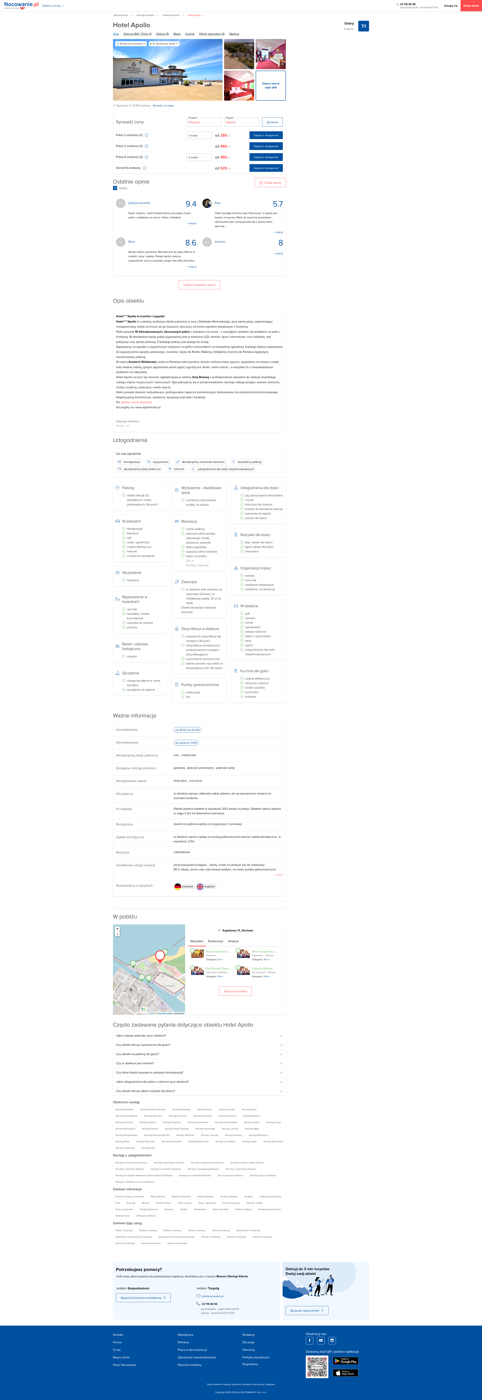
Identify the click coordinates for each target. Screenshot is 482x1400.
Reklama (183, 1342)
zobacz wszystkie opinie (199, 285)
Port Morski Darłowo (219, 968)
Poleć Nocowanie (124, 1365)
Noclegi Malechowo (198, 1141)
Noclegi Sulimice (233, 1135)
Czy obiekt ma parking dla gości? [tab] (137, 1054)
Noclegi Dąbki (252, 1128)
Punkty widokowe (149, 1209)
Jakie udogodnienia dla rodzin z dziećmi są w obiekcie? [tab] (152, 1082)
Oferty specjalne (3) (212, 34)
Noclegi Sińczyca (124, 1122)
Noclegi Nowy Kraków (226, 1122)
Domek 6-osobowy (128, 168)
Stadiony (169, 1209)
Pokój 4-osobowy (196, 1230)
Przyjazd (192, 117)
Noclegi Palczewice (125, 1128)
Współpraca (185, 1335)
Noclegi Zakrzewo (203, 1115)
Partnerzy (249, 1350)
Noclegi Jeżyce (252, 1122)
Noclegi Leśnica (230, 1128)
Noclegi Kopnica (148, 1122)
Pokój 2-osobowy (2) (129, 135)
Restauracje (200, 1209)
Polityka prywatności (256, 1357)
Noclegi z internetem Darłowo (241, 1169)
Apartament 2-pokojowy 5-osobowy (177, 1236)
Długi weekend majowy (218, 1384)
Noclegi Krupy (273, 1122)
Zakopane (270, 1384)
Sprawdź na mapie (163, 105)
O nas (116, 1350)
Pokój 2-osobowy (148, 1230)
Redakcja (249, 1335)
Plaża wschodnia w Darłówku (225, 951)
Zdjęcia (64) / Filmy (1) (138, 34)
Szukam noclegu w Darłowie (130, 1196)
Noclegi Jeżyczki (209, 1135)
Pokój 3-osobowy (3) (129, 146)
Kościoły (131, 1202)
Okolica (234, 34)
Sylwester (236, 1384)
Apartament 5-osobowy (248, 1230)
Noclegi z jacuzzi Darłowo (263, 1175)
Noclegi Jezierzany (125, 1147)
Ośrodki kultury (163, 1202)
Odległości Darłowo (146, 1215)
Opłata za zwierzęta (177, 1243)
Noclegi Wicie (123, 1141)
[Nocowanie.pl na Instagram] (332, 1340)
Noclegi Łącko (250, 1141)
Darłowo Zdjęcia (243, 1209)
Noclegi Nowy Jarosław (177, 1128)
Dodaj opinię (273, 182)
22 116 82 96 (408, 4)
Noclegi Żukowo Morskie (152, 1109)
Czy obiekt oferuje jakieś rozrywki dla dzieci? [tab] (145, 1091)
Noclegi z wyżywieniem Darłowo (207, 1162)
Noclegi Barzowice (258, 1135)
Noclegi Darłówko (124, 1109)
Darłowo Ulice (123, 1215)
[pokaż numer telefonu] (136, 402)
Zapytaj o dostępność (266, 135)
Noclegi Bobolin (251, 1115)
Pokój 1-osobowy (124, 1230)
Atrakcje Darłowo (229, 1196)
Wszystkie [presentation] (197, 941)
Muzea (145, 1202)
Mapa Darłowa (158, 1196)
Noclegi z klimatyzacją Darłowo (203, 1169)
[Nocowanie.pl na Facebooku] (309, 1340)
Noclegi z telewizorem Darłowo (131, 1162)
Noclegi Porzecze (178, 1115)
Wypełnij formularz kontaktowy (141, 1298)
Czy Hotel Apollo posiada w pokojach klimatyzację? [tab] (149, 1072)
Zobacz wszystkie (235, 991)
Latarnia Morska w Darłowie (270, 968)
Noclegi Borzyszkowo (127, 1135)
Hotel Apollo (131, 24)
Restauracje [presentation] (215, 941)
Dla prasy (249, 1342)
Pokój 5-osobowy (221, 1230)
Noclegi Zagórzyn (172, 1122)
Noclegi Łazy (148, 1147)
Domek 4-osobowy (262, 1236)
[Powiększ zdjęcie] (239, 54)
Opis (116, 34)
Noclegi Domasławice (126, 1115)
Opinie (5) (162, 34)
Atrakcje (249, 1196)
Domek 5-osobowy (125, 1243)
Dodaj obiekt (471, 6)
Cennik (189, 34)
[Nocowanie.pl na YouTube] (321, 1340)
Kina (118, 1202)
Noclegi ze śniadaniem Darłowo (195, 1175)
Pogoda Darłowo (205, 1196)
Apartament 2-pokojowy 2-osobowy (134, 1236)
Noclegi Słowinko (185, 1135)
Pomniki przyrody (231, 1202)
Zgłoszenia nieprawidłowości (197, 1357)
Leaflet (151, 1013)
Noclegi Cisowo (227, 1109)
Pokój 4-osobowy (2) (129, 157)
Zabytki (184, 1209)
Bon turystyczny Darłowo (230, 1175)
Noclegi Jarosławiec (225, 1141)
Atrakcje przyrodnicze (271, 1196)
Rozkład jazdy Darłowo (269, 1209)
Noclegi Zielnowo (153, 1115)
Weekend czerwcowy (253, 1384)
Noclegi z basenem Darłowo (130, 1169)
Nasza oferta (121, 1357)
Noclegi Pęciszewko (198, 1122)
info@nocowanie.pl (212, 1296)
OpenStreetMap (165, 1013)
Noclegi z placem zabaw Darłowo (247, 1162)
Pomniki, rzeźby (255, 1202)
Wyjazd (229, 117)
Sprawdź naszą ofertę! (304, 1310)
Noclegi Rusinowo (146, 1141)
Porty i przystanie (124, 1209)
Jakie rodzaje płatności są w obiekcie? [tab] (141, 1035)
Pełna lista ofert (221, 1209)
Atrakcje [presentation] (233, 941)
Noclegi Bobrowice (273, 1141)
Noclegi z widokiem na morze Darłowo (135, 1181)
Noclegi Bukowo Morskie (157, 1135)
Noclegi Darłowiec (181, 1109)
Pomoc (117, 1342)
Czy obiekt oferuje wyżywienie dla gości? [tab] (143, 1045)
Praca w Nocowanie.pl (192, 1350)
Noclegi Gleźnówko (172, 1141)
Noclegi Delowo (150, 1128)
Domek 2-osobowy (210, 1236)
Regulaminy (250, 1364)
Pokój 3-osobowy (172, 1230)
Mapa (177, 34)
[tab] (197, 941)
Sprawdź (272, 122)
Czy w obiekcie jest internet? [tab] (135, 1063)
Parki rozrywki (185, 1202)
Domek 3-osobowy (236, 1236)
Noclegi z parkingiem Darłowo (169, 1162)
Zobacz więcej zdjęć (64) (270, 85)
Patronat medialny (189, 1365)
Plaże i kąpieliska (207, 1202)
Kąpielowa (122, 105)
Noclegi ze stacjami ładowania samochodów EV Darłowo (144, 1175)
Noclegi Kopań (249, 1109)
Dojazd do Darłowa (181, 1196)
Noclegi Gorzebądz (205, 1128)
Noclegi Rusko (205, 1109)
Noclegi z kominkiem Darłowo (166, 1169)
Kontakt (118, 1335)
